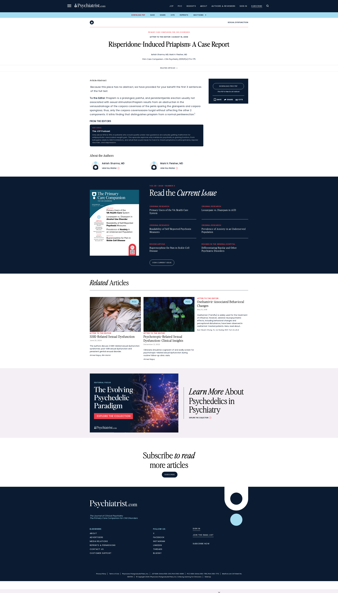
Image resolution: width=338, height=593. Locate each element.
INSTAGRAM (159, 541)
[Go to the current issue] (114, 255)
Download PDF (138, 15)
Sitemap (208, 577)
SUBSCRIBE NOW (201, 543)
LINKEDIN (157, 545)
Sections (198, 15)
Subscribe (256, 6)
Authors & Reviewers (223, 6)
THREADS (157, 549)
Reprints (184, 15)
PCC (180, 6)
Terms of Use (114, 574)
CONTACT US (97, 549)
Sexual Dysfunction (238, 22)
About (203, 6)
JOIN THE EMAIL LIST (203, 535)
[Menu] (69, 6)
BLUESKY (157, 553)
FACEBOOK (158, 537)
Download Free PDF (228, 86)
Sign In (243, 6)
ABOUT (93, 533)
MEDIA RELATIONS (99, 541)
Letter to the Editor (160, 37)
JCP (171, 6)
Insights (191, 6)
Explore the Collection (198, 418)
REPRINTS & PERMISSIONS (103, 545)
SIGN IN (196, 528)
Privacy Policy (101, 574)
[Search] (267, 6)
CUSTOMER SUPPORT (100, 553)
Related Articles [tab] (167, 68)
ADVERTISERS (96, 537)
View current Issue (162, 262)
